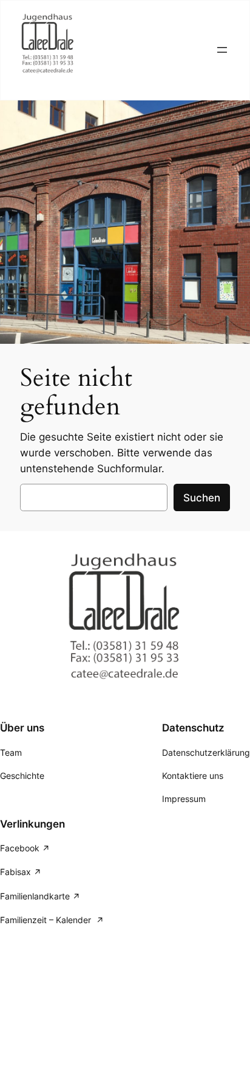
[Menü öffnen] (222, 50)
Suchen (201, 498)
